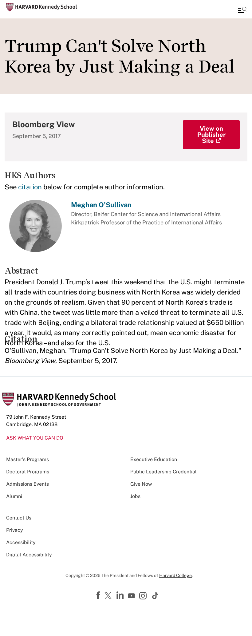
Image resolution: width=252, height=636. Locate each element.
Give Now (141, 484)
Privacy (14, 530)
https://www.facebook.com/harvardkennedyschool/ (99, 595)
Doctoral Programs (27, 472)
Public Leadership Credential (163, 472)
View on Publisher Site (211, 134)
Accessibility (21, 542)
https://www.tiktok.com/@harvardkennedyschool (155, 595)
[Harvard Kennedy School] (41, 7)
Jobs (135, 496)
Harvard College (175, 575)
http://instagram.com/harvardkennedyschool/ (143, 596)
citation (30, 187)
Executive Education (153, 459)
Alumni (14, 496)
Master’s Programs (27, 459)
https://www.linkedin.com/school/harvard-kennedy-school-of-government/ (120, 595)
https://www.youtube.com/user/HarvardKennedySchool (132, 596)
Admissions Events (27, 484)
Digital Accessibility (29, 555)
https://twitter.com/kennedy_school (109, 596)
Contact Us (18, 518)
